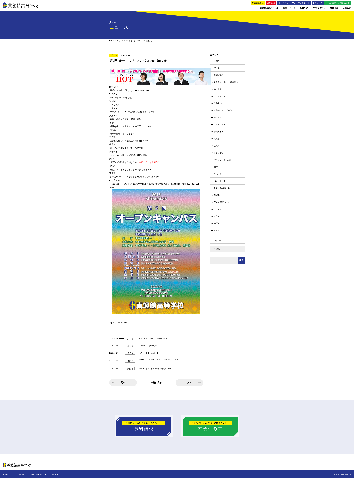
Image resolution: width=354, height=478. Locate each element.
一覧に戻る (156, 382)
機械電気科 (218, 75)
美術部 (217, 195)
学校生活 (218, 89)
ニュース (120, 41)
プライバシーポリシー (38, 475)
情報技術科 (218, 131)
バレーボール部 (220, 181)
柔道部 (217, 139)
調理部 (217, 223)
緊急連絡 (218, 174)
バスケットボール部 (222, 160)
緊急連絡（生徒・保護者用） (226, 82)
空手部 (217, 68)
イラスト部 (218, 209)
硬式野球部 (218, 117)
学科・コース (219, 124)
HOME (111, 41)
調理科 (217, 167)
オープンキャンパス (119, 323)
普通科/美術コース (222, 202)
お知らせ (218, 61)
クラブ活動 (218, 153)
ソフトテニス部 (220, 96)
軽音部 (217, 216)
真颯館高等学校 (20, 5)
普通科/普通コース (222, 188)
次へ (189, 382)
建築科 (217, 146)
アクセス (6, 475)
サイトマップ (56, 475)
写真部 (217, 230)
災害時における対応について (226, 110)
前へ (123, 382)
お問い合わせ (19, 475)
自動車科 (218, 103)
